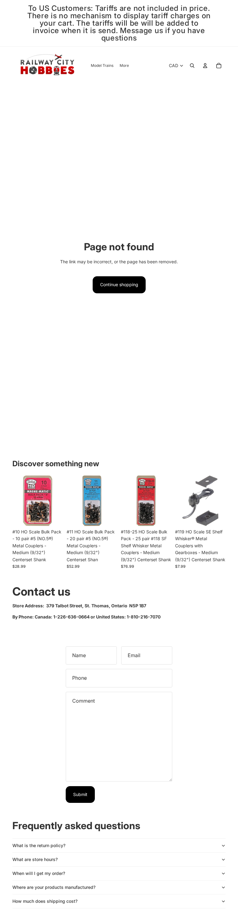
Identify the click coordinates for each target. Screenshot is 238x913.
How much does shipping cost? (44, 901)
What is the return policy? (38, 845)
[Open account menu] (205, 65)
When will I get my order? (38, 873)
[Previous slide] (125, 500)
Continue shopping (119, 284)
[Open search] (192, 65)
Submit (80, 794)
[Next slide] (166, 500)
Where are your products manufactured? (53, 887)
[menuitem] (124, 66)
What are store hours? (35, 859)
